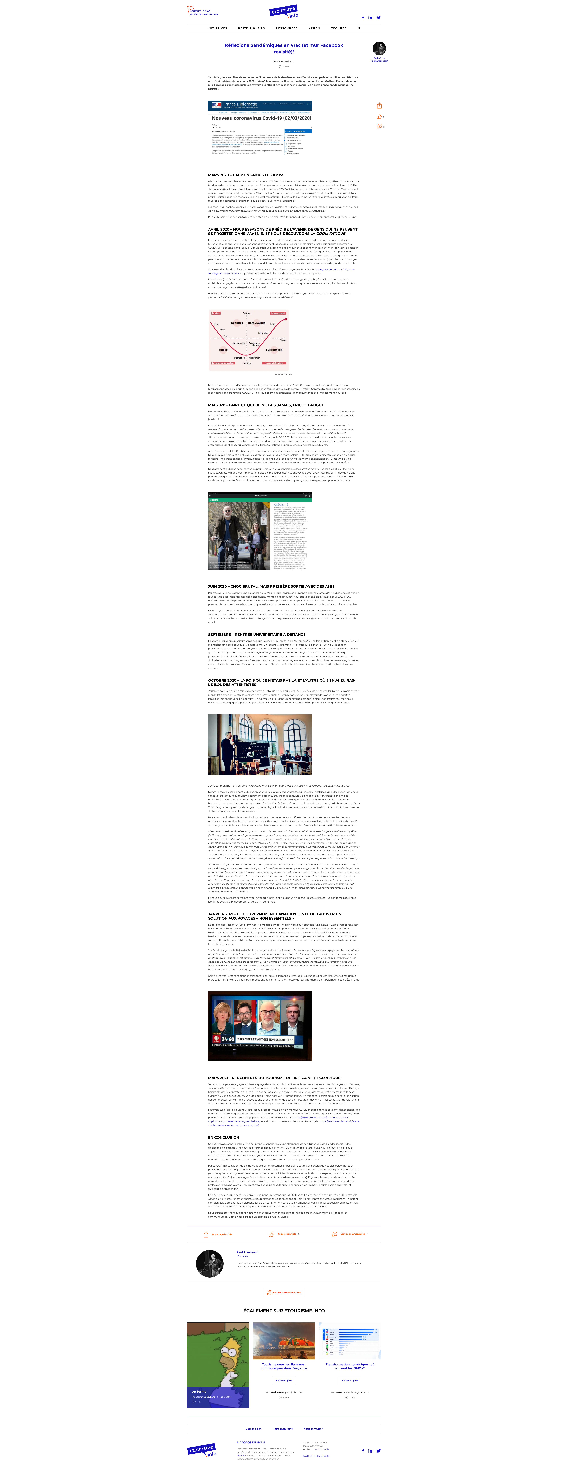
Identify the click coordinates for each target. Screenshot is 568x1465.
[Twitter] (378, 17)
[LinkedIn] (370, 17)
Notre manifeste (282, 1428)
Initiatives (217, 28)
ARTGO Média (322, 1449)
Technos (339, 28)
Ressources (287, 28)
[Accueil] (284, 5)
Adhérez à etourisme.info (204, 14)
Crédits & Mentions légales (316, 1456)
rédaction (242, 1455)
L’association (254, 1428)
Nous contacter (313, 1428)
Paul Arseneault (248, 1252)
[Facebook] (363, 17)
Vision (314, 28)
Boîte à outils (251, 28)
